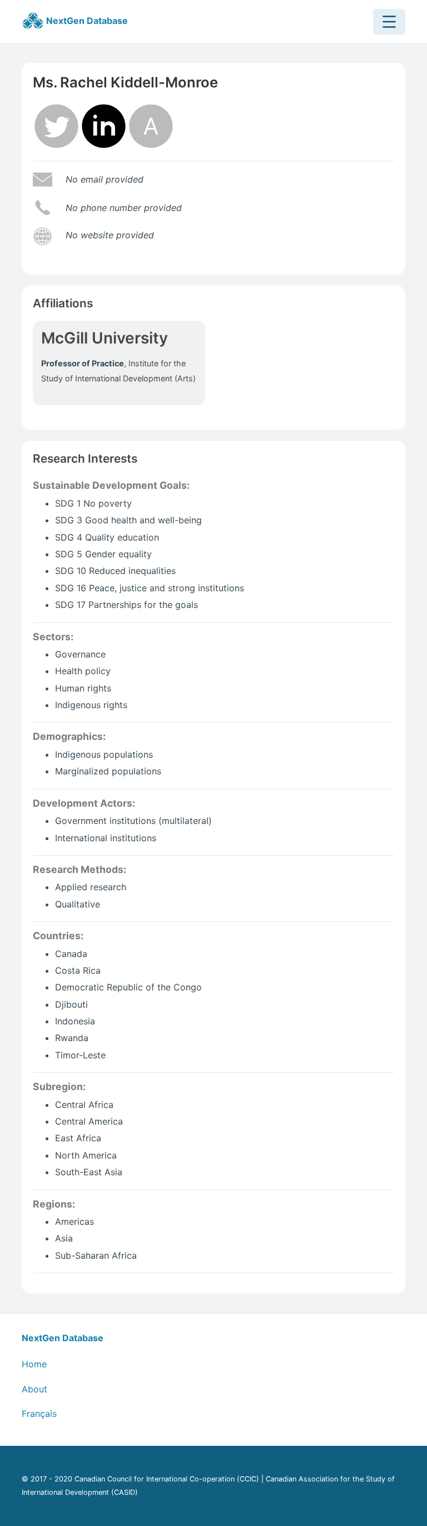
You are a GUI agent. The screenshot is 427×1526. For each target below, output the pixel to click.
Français (39, 1413)
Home (34, 1364)
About (34, 1389)
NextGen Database (86, 20)
